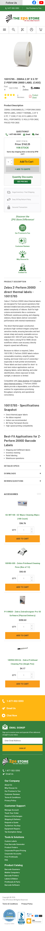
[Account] (31, 30)
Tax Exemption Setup (13, 832)
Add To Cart (22, 539)
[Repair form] (22, 30)
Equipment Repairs (12, 829)
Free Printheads (11, 857)
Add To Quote (23, 169)
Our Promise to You (33, 8)
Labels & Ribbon (11, 879)
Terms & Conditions (13, 797)
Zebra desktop (23, 381)
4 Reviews (20, 96)
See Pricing (22, 182)
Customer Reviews (12, 794)
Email (28, 134)
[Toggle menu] (4, 30)
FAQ (6, 860)
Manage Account (12, 810)
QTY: (14, 530)
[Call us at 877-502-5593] (3, 770)
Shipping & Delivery (12, 819)
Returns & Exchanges (13, 816)
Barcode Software (12, 885)
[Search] (13, 30)
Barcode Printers (12, 876)
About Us (8, 785)
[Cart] (40, 30)
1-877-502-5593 (15, 134)
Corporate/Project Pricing (15, 851)
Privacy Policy (10, 801)
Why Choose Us (11, 788)
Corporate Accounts (13, 854)
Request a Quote (11, 822)
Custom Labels (11, 841)
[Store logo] (15, 762)
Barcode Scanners (12, 869)
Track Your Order (12, 813)
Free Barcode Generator (15, 844)
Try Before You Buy (12, 826)
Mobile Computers (12, 872)
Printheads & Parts (12, 882)
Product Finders (11, 847)
